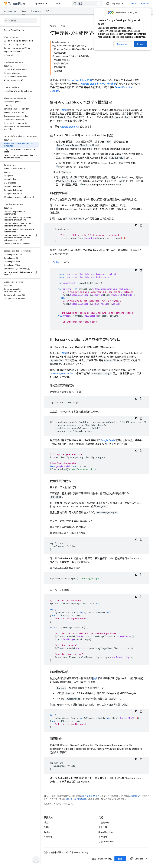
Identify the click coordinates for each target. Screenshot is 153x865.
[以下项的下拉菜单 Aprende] (47, 3)
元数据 (63, 110)
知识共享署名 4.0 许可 (90, 796)
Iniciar (140, 44)
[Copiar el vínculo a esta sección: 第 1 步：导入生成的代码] (79, 487)
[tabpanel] (96, 299)
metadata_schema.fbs (61, 373)
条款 (46, 852)
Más (56, 3)
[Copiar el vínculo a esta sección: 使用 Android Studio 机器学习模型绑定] (115, 102)
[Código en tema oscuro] (136, 225)
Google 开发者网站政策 (76, 799)
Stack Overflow (105, 832)
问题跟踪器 (103, 822)
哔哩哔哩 (48, 837)
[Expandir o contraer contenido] (68, 42)
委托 (95, 678)
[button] (19, 73)
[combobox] (87, 3)
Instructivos (10, 11)
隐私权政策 (56, 852)
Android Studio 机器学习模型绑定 (98, 83)
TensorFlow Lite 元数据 (79, 80)
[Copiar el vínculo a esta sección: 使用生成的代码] (74, 481)
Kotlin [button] (56, 261)
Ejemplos (36, 11)
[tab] (55, 261)
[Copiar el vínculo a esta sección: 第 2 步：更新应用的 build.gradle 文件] (96, 521)
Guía (23, 11)
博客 (46, 822)
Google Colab (108, 440)
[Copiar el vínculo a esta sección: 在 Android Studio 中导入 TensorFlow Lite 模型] (116, 135)
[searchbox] (20, 20)
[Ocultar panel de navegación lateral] (36, 860)
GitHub (132, 3)
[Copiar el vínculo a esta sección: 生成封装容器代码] (77, 386)
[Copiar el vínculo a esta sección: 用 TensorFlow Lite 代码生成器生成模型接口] (123, 340)
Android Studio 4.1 (69, 126)
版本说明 (102, 827)
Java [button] (66, 261)
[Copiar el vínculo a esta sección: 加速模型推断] (71, 193)
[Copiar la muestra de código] (141, 225)
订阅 (120, 858)
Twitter (47, 832)
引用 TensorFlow (106, 841)
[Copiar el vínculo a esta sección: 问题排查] (65, 739)
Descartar (122, 44)
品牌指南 (102, 837)
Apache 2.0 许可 (136, 796)
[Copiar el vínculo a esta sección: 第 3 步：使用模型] (72, 590)
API (47, 11)
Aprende (39, 3)
